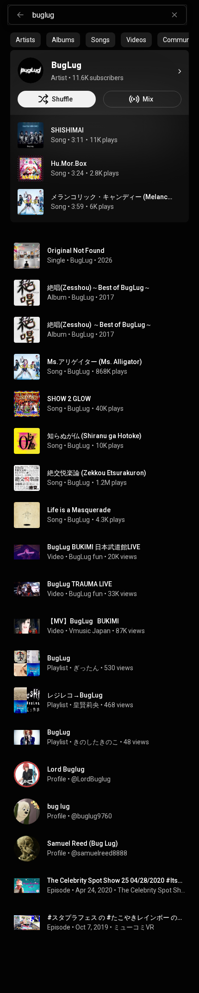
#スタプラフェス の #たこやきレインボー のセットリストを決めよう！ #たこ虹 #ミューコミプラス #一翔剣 (116, 917)
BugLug (81, 260)
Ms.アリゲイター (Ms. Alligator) (94, 361)
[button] (30, 135)
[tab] (25, 39)
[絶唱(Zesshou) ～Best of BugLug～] (103, 329)
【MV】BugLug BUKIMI (83, 621)
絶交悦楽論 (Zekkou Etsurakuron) (96, 473)
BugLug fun (86, 556)
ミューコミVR (133, 927)
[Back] (20, 14)
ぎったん (86, 668)
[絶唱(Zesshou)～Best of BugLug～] (103, 292)
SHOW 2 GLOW (69, 398)
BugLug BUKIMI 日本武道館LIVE (93, 547)
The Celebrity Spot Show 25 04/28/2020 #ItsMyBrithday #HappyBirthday (116, 880)
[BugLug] (31, 70)
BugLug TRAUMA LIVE (79, 584)
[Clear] (174, 14)
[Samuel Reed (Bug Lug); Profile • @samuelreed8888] (103, 848)
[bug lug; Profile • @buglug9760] (103, 811)
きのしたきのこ (95, 742)
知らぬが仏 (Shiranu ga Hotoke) (94, 436)
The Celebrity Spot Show (152, 890)
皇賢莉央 (86, 705)
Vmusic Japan (90, 631)
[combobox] (109, 15)
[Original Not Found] (103, 255)
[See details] (179, 71)
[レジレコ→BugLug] (103, 700)
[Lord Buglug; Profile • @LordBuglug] (103, 774)
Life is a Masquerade (79, 510)
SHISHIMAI (67, 130)
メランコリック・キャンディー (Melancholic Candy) (112, 197)
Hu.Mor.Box (69, 163)
